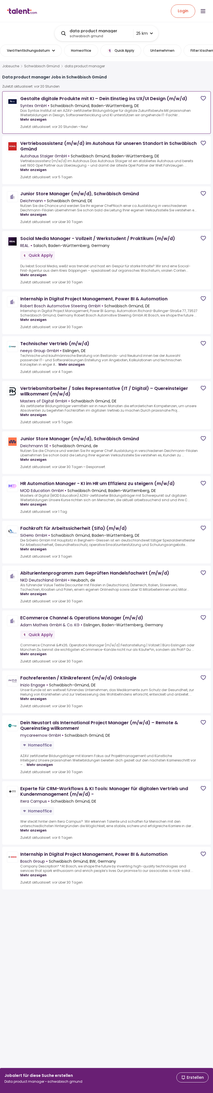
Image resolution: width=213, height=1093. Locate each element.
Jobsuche (10, 66)
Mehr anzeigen (33, 119)
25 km (142, 33)
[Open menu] (203, 11)
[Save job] (203, 98)
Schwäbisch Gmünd (42, 66)
